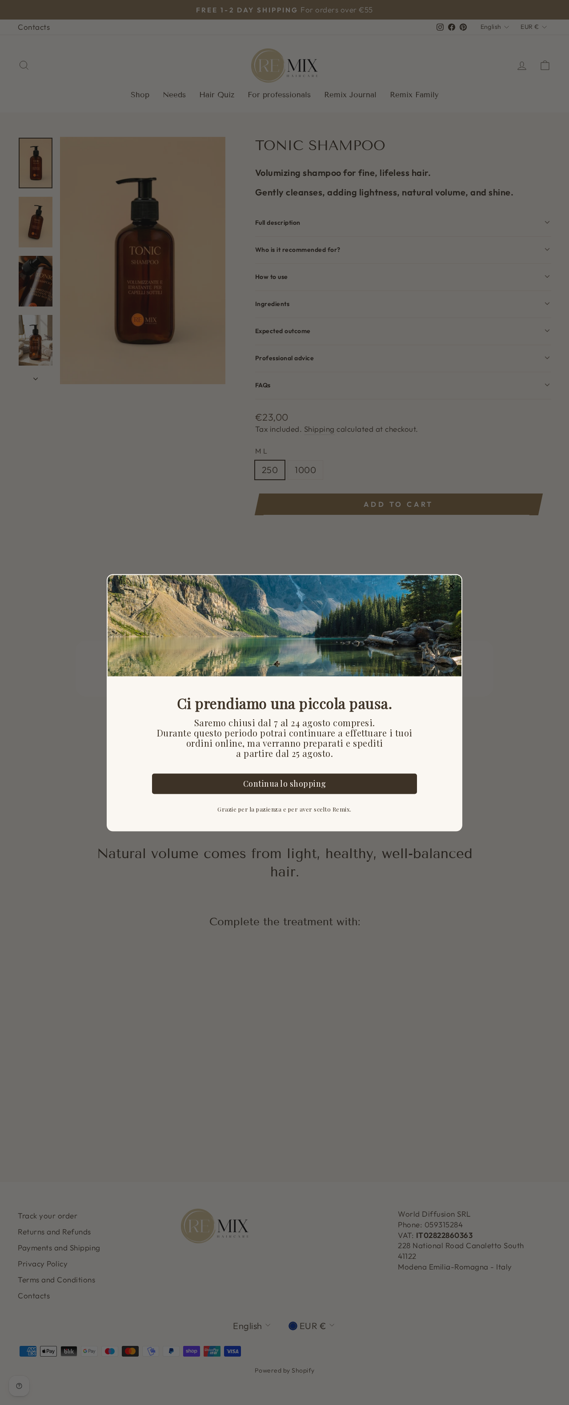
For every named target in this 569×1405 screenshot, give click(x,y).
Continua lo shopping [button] (284, 783)
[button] (451, 585)
